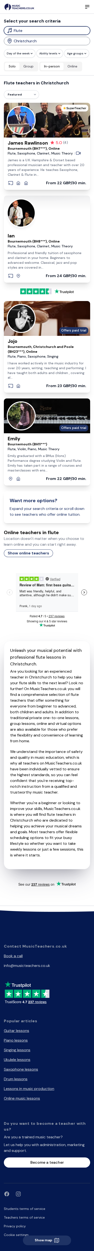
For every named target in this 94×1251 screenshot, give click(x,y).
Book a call (13, 955)
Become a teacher (47, 1162)
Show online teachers (28, 553)
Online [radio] (72, 66)
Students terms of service (24, 1209)
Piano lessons (16, 1040)
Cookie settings (16, 1235)
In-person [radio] (52, 66)
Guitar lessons (16, 1030)
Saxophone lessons (21, 1069)
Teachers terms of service (24, 1217)
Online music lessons (22, 1098)
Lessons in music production (29, 1088)
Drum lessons (15, 1079)
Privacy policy (15, 1226)
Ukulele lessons (17, 1059)
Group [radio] (28, 66)
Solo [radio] (12, 66)
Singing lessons (17, 1049)
